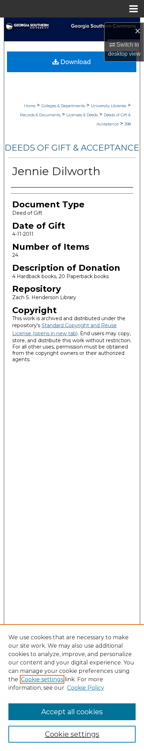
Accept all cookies (72, 712)
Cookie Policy (85, 687)
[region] (72, 687)
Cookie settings (42, 679)
